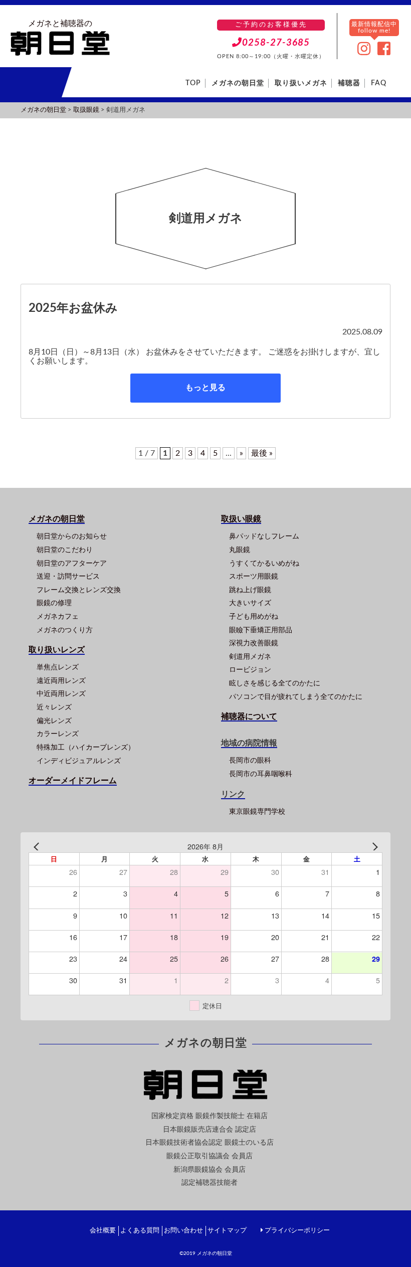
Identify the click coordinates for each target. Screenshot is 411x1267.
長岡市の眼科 (250, 760)
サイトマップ (227, 1230)
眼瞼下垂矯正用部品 (260, 630)
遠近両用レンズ (61, 680)
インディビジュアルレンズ (79, 761)
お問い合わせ (183, 1230)
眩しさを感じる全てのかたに (274, 683)
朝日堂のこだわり (65, 550)
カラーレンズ (58, 734)
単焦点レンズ (58, 667)
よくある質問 (139, 1230)
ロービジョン (250, 669)
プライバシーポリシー (297, 1230)
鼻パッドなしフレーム (264, 536)
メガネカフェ (58, 616)
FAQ (378, 83)
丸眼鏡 (239, 550)
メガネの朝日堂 (238, 83)
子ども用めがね (253, 616)
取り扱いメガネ (301, 83)
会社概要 (103, 1230)
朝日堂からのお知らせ (72, 536)
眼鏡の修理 (54, 603)
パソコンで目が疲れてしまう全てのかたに (295, 696)
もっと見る (205, 388)
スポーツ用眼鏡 (253, 576)
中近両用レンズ (61, 693)
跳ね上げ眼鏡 (250, 590)
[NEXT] (372, 846)
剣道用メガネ (250, 656)
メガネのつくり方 (65, 630)
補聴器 (349, 83)
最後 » (262, 453)
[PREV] (38, 846)
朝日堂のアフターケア (72, 563)
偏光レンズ (54, 721)
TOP (193, 83)
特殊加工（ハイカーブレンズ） (86, 747)
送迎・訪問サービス (68, 576)
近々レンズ (54, 707)
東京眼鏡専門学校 (257, 811)
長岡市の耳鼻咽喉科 (260, 774)
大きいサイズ (250, 603)
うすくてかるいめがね (264, 563)
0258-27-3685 (276, 43)
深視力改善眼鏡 (253, 643)
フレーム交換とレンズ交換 (79, 590)
